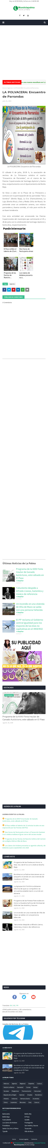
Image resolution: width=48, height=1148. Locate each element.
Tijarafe (4, 1131)
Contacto (34, 1139)
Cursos (28, 1087)
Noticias (6, 1083)
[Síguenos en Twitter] (24, 998)
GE (14, 1005)
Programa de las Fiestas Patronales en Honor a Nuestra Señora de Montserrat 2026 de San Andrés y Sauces (29, 903)
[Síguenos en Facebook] (14, 998)
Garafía (27, 1120)
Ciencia (36, 1102)
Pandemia (38, 1095)
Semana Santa (25, 1099)
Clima (6, 1102)
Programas (15, 1091)
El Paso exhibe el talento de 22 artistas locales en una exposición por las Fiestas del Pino (23, 826)
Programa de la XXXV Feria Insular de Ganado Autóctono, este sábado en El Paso (30, 573)
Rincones (22, 1102)
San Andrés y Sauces (31, 1126)
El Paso (27, 1117)
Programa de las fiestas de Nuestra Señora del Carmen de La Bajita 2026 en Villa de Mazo (24, 840)
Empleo (29, 1095)
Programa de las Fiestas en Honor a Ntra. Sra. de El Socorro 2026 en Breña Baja (29, 864)
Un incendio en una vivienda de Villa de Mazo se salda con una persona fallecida (30, 606)
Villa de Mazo (29, 1131)
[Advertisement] (24, 52)
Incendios (36, 1099)
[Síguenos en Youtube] (33, 998)
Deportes (31, 1083)
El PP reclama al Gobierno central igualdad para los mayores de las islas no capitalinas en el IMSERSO (29, 624)
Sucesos (6, 1091)
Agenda (9, 88)
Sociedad (20, 1087)
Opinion (21, 1095)
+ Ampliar (20, 581)
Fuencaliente (6, 1120)
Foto (30, 1102)
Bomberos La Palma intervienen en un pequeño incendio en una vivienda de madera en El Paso (29, 876)
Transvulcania (26, 1091)
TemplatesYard (19, 1143)
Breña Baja (6, 1117)
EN (11, 1005)
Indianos (14, 1099)
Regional (22, 1083)
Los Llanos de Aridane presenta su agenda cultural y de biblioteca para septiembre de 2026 (24, 846)
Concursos (37, 1091)
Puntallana (6, 1126)
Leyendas (14, 1102)
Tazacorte (28, 1128)
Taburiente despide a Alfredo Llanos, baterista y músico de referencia (29, 590)
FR (17, 1005)
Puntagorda (29, 1123)
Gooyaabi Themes (39, 1143)
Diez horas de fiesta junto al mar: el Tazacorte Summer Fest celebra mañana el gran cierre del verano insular (23, 833)
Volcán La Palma (9, 1087)
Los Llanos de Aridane (9, 1123)
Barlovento (6, 1114)
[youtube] (28, 15)
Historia (6, 1099)
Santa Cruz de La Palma (10, 1128)
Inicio (4, 88)
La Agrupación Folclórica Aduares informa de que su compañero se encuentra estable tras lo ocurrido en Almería (28, 889)
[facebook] (20, 15)
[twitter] (23, 15)
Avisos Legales (23, 1139)
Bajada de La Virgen (10, 1095)
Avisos (35, 1087)
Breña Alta (28, 1114)
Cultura (39, 1083)
